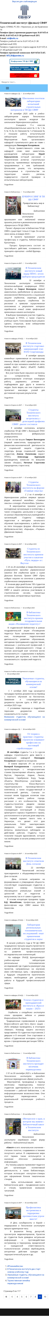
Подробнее (8, 184)
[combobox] (15, 82)
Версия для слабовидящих (24, 1)
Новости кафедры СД (12, 93)
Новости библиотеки (12, 192)
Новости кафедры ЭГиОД (13, 338)
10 (45, 1296)
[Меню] (7, 88)
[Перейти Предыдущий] (12, 1296)
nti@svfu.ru (12, 38)
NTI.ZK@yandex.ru (15, 55)
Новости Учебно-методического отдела (19, 671)
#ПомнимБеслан (15, 1266)
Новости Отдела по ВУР (13, 263)
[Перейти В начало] (6, 1296)
